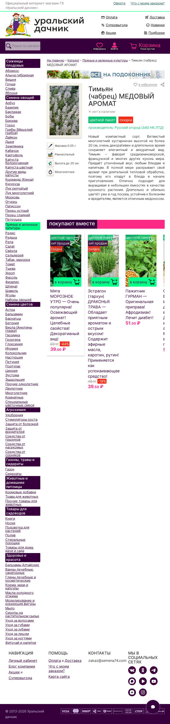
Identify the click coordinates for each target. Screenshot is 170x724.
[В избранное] (76, 239)
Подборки (157, 33)
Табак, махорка (17, 259)
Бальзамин (14, 314)
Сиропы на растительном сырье (22, 614)
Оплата (111, 17)
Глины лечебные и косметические (20, 578)
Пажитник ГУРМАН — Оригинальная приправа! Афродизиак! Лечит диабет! (139, 304)
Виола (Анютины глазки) (18, 329)
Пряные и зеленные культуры (21, 226)
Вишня (10, 79)
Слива (10, 88)
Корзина (149, 46)
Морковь (12, 197)
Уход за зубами (17, 629)
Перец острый (17, 210)
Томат (10, 264)
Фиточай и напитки (20, 642)
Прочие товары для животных (21, 502)
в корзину (63, 282)
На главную (55, 60)
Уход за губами (17, 625)
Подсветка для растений (17, 529)
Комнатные (14, 397)
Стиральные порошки (15, 541)
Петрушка (13, 219)
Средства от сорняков (15, 453)
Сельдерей (14, 255)
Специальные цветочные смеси (19, 403)
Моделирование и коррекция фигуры (20, 602)
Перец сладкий (17, 215)
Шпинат (11, 286)
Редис (10, 233)
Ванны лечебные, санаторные (19, 571)
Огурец (11, 201)
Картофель (14, 155)
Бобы (9, 116)
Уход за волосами (19, 620)
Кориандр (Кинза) (19, 179)
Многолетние (16, 393)
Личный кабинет (23, 660)
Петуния (12, 361)
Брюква (11, 120)
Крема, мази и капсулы (16, 586)
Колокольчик (16, 353)
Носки (10, 523)
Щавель (11, 290)
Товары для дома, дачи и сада (19, 549)
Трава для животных (21, 496)
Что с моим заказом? (148, 3)
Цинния (11, 370)
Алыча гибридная (19, 75)
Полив (10, 535)
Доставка (157, 17)
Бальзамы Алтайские (22, 565)
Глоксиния (14, 344)
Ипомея (11, 348)
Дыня (9, 141)
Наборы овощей (18, 299)
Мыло (10, 608)
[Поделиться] (162, 84)
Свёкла (11, 250)
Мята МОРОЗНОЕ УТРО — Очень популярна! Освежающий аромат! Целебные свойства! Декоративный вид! (64, 315)
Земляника (14, 146)
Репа (9, 242)
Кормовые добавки (20, 492)
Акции (111, 33)
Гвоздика (12, 335)
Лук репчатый (16, 188)
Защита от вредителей (15, 430)
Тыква (10, 268)
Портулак (12, 366)
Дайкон (11, 137)
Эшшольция (15, 379)
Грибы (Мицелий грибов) (19, 131)
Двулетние (14, 388)
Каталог (73, 60)
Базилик (12, 107)
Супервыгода (117, 25)
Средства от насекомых (15, 445)
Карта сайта (59, 676)
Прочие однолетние (21, 384)
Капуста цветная (19, 167)
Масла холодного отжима (19, 594)
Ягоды (10, 295)
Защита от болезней (21, 424)
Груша (10, 84)
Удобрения (14, 415)
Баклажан (13, 111)
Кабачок (12, 150)
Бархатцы (13, 318)
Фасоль (11, 277)
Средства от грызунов (15, 437)
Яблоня (11, 93)
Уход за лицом (17, 633)
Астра (10, 309)
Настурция (14, 357)
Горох (10, 125)
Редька (11, 237)
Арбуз (10, 103)
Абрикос (12, 70)
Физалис (12, 282)
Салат (10, 246)
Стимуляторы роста (21, 419)
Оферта (119, 3)
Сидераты (13, 473)
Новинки (156, 25)
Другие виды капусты (15, 173)
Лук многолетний (19, 192)
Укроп (10, 273)
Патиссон (13, 206)
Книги (10, 518)
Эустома (12, 375)
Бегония (12, 323)
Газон (9, 469)
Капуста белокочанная (16, 161)
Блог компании (22, 666)
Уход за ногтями (18, 638)
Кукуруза (12, 184)
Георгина (12, 339)
